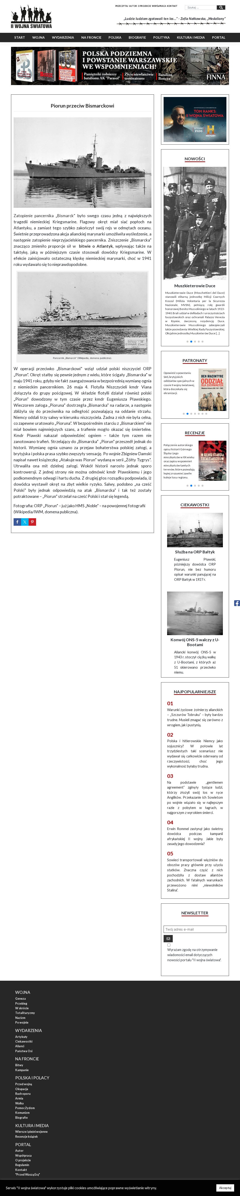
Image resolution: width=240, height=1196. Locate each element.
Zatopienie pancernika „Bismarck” (44, 215)
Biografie (137, 37)
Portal (218, 37)
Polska (115, 37)
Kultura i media (191, 37)
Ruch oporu (22, 1043)
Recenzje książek (26, 1086)
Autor (133, 6)
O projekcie (144, 6)
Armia (19, 1048)
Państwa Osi (23, 1000)
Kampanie (22, 1019)
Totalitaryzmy (25, 962)
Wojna (38, 37)
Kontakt (172, 6)
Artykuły (21, 986)
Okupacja (21, 1038)
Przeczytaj (121, 6)
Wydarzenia (63, 37)
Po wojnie (21, 972)
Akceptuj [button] (225, 1188)
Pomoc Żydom (25, 1057)
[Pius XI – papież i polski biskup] (195, 206)
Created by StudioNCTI (182, 1139)
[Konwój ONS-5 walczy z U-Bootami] (195, 563)
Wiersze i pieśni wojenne (31, 1081)
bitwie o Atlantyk (96, 246)
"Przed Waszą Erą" (27, 1124)
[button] (187, 278)
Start (19, 37)
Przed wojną (23, 1033)
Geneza (20, 948)
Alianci (19, 995)
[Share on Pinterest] (32, 522)
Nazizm (20, 967)
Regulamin (22, 1114)
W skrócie (22, 957)
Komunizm (22, 1062)
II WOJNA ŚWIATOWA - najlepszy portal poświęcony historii (59, 1139)
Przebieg (21, 953)
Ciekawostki (23, 991)
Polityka (161, 37)
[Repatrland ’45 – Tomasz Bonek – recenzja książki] (212, 397)
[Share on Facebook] (17, 522)
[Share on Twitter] (25, 522)
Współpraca (159, 6)
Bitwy (19, 1014)
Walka (19, 1052)
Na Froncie (91, 37)
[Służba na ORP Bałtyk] (195, 479)
